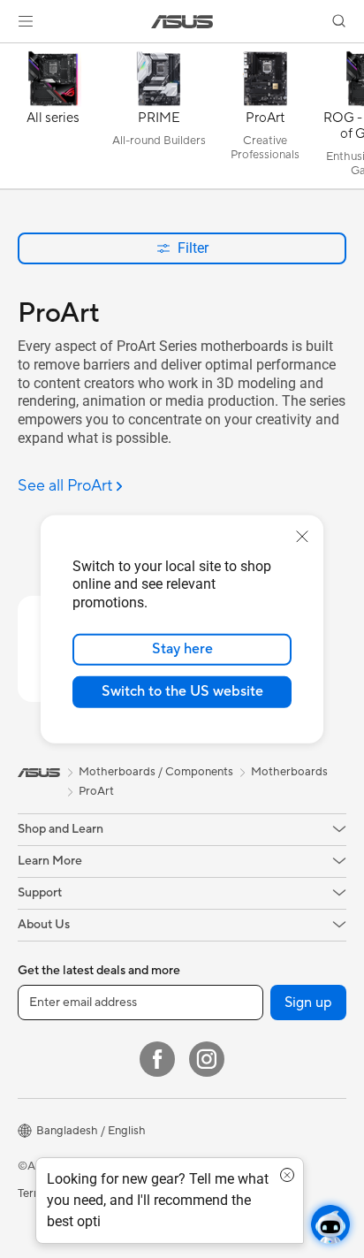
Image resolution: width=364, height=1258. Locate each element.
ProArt (96, 791)
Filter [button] (193, 248)
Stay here (182, 649)
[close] (302, 536)
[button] (26, 21)
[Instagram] (206, 1059)
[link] (182, 21)
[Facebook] (157, 1059)
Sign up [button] (308, 1002)
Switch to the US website (182, 691)
